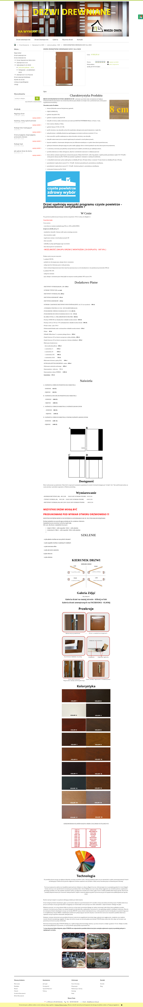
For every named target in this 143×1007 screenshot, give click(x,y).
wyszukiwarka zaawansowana (33, 101)
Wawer (16, 988)
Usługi (16, 84)
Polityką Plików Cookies (61, 1005)
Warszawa (17, 984)
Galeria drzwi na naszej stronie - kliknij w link (86, 599)
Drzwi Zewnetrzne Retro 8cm (26, 60)
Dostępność (46, 986)
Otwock (16, 991)
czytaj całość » (36, 118)
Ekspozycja (74, 986)
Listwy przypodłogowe (21, 82)
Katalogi (74, 991)
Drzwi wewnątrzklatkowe (22, 77)
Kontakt (102, 984)
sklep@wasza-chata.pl (93, 1002)
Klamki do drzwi (19, 79)
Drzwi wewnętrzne (20, 55)
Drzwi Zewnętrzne (20, 58)
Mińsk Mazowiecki (19, 996)
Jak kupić (45, 984)
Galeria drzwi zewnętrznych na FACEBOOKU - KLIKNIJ (86, 602)
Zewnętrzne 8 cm (22, 63)
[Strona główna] (71, 18)
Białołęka (16, 986)
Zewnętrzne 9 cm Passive (25, 75)
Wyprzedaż (17, 53)
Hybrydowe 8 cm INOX (24, 65)
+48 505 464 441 (74, 1002)
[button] (112, 62)
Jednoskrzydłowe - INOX (26, 67)
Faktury (45, 991)
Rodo (73, 993)
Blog (101, 986)
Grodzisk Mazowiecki (19, 993)
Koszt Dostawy (75, 984)
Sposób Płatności (47, 988)
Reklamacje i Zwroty (77, 988)
